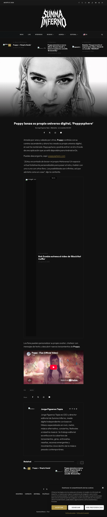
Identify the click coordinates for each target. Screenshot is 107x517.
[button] (103, 488)
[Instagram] (85, 2)
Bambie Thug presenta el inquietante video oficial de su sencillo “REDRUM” (92, 47)
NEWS (21, 34)
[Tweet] (49, 132)
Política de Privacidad (83, 513)
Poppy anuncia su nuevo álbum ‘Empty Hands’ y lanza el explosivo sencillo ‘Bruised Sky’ (58, 48)
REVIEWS (49, 34)
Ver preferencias (94, 507)
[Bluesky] (95, 2)
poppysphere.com (56, 156)
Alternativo (52, 42)
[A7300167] (76, 47)
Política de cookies (71, 513)
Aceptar (59, 507)
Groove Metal (44, 253)
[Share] (44, 132)
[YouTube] (89, 2)
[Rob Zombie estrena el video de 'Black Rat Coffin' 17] (31, 257)
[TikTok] (92, 2)
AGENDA (61, 34)
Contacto (28, 494)
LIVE (29, 34)
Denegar (76, 507)
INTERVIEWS (38, 34)
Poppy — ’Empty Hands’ (22, 45)
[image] (7, 45)
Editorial (37, 494)
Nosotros (19, 494)
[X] (82, 2)
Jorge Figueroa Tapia (52, 409)
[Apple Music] (99, 2)
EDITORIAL (73, 34)
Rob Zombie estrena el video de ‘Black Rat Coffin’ (59, 257)
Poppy (32, 390)
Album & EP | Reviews (21, 42)
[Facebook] (79, 2)
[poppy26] (42, 47)
